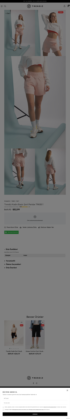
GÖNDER (35, 414)
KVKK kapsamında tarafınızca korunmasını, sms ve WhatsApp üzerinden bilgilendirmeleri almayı (28, 409)
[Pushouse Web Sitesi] (68, 418)
